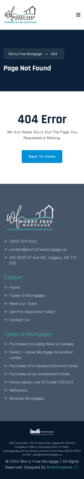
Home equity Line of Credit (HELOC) (41, 382)
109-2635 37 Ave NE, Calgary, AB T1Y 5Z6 (43, 260)
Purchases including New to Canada (41, 344)
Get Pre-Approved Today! (32, 311)
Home (14, 287)
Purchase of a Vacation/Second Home (43, 365)
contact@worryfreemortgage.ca (37, 249)
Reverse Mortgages (26, 398)
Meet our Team (23, 303)
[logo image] (20, 15)
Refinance (18, 390)
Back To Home (42, 156)
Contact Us (19, 319)
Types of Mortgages (27, 295)
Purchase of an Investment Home (39, 374)
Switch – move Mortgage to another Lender (41, 355)
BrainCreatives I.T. (63, 467)
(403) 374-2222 (23, 241)
